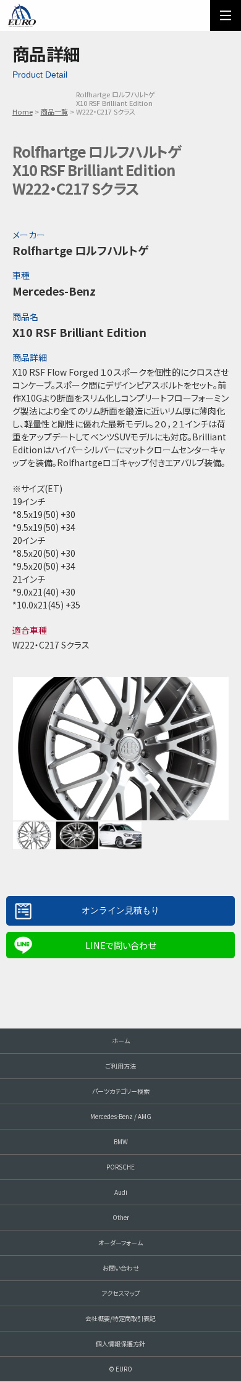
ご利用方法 (121, 1065)
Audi (120, 1192)
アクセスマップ (120, 1293)
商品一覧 (54, 111)
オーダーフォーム (120, 1242)
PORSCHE (120, 1166)
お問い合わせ (121, 1267)
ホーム (121, 1040)
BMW (121, 1141)
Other (120, 1217)
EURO (21, 15)
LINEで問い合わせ (120, 945)
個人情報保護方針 (120, 1343)
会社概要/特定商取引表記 (120, 1318)
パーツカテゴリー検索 (121, 1091)
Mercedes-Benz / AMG (120, 1116)
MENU (225, 15)
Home (22, 111)
